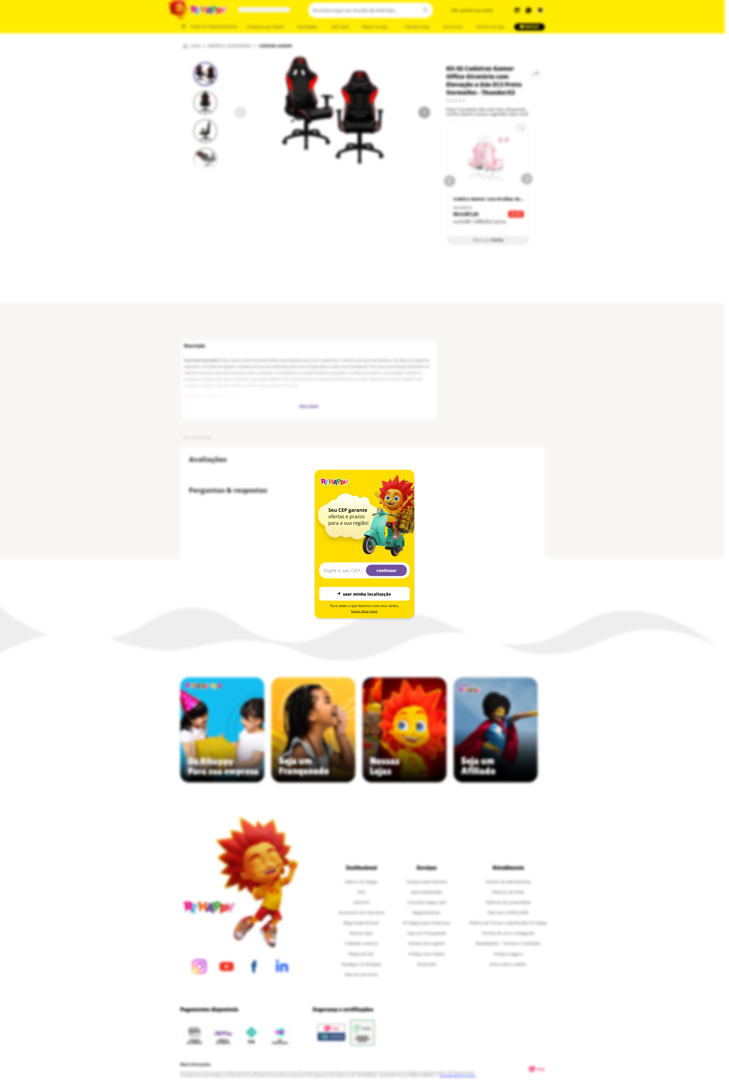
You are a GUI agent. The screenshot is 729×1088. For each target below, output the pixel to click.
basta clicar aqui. (364, 611)
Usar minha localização (367, 593)
